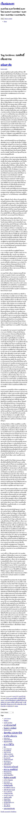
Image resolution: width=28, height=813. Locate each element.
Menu (2, 18)
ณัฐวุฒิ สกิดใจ (8, 741)
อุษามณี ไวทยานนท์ (8, 795)
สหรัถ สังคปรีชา (8, 775)
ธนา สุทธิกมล (7, 750)
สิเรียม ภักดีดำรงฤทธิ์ (8, 783)
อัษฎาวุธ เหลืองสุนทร (8, 791)
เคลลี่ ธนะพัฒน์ (7, 800)
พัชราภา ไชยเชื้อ (9, 756)
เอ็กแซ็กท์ (7, 806)
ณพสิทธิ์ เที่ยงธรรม (21, 700)
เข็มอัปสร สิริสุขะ (7, 799)
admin (16, 706)
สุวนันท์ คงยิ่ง (8, 785)
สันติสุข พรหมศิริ (10, 777)
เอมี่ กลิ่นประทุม (7, 804)
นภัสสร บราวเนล (5, 702)
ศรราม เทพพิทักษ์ (11, 769)
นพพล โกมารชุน (7, 752)
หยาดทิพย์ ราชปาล (9, 787)
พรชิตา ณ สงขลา (8, 754)
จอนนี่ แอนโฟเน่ (8, 722)
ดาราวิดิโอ (9, 744)
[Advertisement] (14, 37)
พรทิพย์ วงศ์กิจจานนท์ (16, 702)
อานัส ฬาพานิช (8, 793)
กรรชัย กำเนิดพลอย (7, 718)
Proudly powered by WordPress (8, 811)
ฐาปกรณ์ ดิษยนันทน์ (10, 700)
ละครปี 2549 (22, 696)
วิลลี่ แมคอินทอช (7, 764)
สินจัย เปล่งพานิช (7, 781)
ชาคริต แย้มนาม (10, 736)
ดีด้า (5, 747)
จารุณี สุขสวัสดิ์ (10, 725)
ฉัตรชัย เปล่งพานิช (13, 732)
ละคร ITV (15, 696)
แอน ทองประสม (9, 808)
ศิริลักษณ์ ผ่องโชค (7, 771)
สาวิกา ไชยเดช (8, 780)
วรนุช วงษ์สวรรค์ (8, 763)
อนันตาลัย (6, 64)
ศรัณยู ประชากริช (11, 704)
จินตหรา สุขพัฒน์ (10, 728)
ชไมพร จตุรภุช (7, 738)
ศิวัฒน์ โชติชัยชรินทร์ (7, 773)
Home (5, 21)
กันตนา (6, 720)
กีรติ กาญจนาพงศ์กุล (12, 698)
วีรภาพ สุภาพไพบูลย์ (11, 767)
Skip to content (8, 18)
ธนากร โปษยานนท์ (7, 748)
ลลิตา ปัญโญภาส (7, 761)
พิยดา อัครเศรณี (7, 757)
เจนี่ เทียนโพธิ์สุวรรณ (9, 802)
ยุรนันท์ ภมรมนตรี (8, 759)
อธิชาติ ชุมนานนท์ (9, 790)
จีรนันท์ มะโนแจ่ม (7, 730)
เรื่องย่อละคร (7, 3)
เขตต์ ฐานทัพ (8, 797)
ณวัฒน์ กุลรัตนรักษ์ (8, 739)
